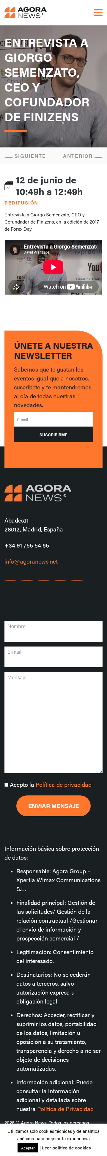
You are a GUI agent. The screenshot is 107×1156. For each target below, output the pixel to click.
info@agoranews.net (31, 561)
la (51, 784)
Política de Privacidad (65, 1108)
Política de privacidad (64, 784)
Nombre (16, 626)
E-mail (22, 419)
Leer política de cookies (66, 1147)
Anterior (78, 155)
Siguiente (29, 155)
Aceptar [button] (28, 1148)
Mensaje (16, 677)
